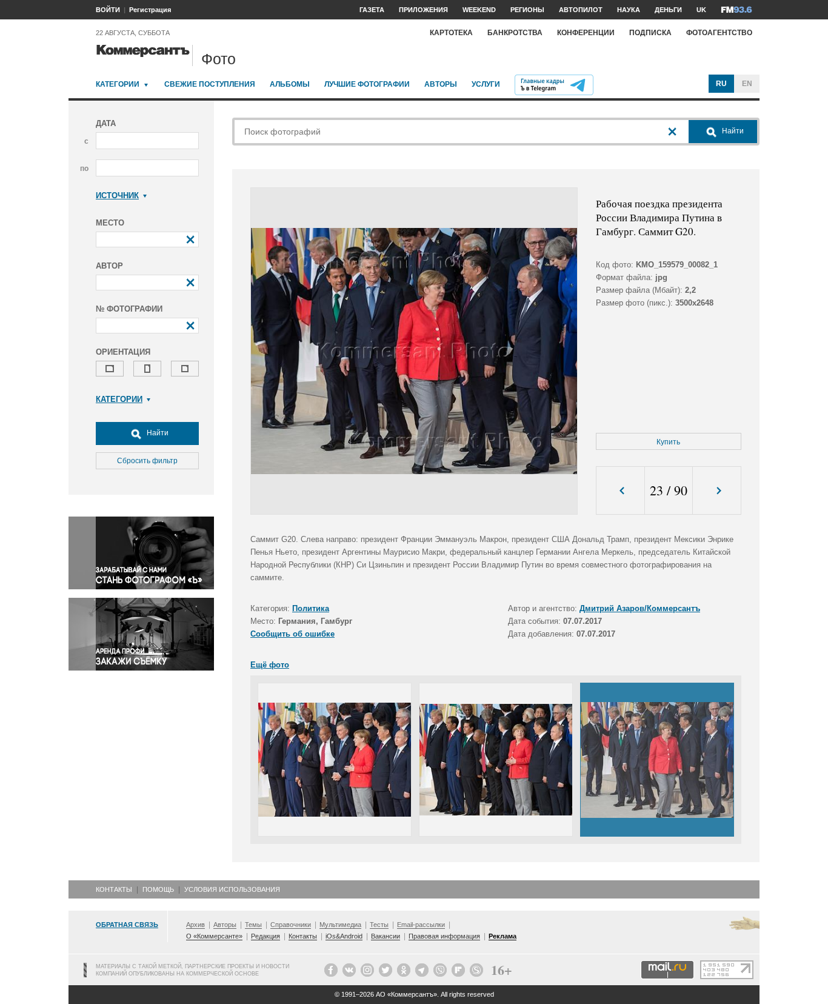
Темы (253, 924)
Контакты (114, 889)
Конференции (586, 32)
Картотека (451, 32)
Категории (117, 84)
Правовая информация (444, 936)
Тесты (379, 924)
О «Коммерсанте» (214, 936)
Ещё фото (269, 664)
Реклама (502, 936)
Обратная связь (127, 924)
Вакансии (385, 936)
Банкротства (515, 32)
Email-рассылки (421, 924)
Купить (668, 442)
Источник (117, 195)
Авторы (440, 84)
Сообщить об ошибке (292, 633)
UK (701, 9)
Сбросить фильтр (147, 461)
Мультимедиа (340, 924)
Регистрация (150, 9)
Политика (310, 608)
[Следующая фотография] (717, 491)
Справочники (290, 924)
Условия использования (232, 889)
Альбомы (290, 84)
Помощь (158, 889)
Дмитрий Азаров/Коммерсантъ (639, 608)
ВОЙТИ (108, 9)
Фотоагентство (719, 32)
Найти (157, 433)
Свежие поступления (209, 84)
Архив (195, 924)
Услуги (486, 84)
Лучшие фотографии (367, 84)
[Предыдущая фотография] (620, 491)
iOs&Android (344, 936)
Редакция (265, 936)
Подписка (650, 32)
